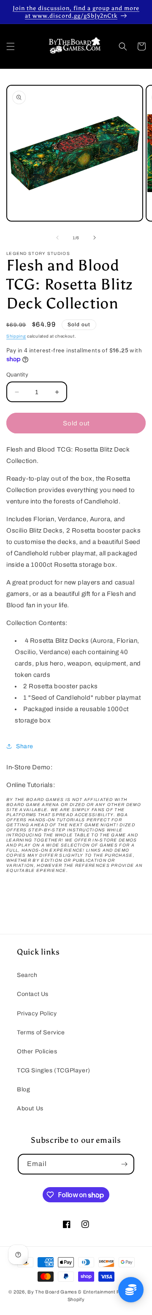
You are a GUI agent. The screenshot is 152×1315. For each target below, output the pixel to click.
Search (27, 975)
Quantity (17, 375)
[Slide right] (94, 237)
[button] (10, 46)
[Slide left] (57, 237)
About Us (30, 1108)
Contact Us (33, 994)
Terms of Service (41, 1032)
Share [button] (24, 746)
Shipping (16, 336)
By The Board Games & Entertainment (71, 1291)
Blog (23, 1089)
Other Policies (37, 1051)
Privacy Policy (37, 1013)
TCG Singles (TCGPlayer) (53, 1070)
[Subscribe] (124, 1164)
